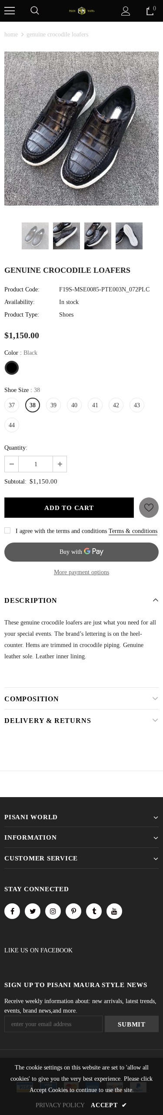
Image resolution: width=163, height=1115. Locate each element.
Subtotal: (15, 481)
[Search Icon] (34, 11)
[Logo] (82, 10)
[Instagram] (53, 911)
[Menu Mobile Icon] (9, 11)
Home (11, 34)
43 (137, 405)
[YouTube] (114, 911)
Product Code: (22, 289)
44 (12, 425)
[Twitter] (32, 911)
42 (116, 405)
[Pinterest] (73, 911)
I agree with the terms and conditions (61, 531)
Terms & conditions (133, 531)
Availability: (19, 302)
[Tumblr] (94, 911)
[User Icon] (125, 11)
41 (95, 405)
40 (74, 405)
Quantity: (15, 448)
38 (33, 405)
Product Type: (21, 314)
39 (53, 405)
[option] (81, 129)
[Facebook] (12, 911)
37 (12, 405)
